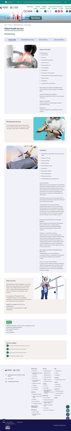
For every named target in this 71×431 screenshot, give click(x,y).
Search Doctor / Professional (56, 6)
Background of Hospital (37, 394)
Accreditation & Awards (37, 403)
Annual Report (35, 387)
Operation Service (47, 374)
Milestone (34, 399)
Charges (36, 8)
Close (65, 2)
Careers (61, 8)
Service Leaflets (47, 397)
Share (4, 422)
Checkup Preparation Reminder (36, 414)
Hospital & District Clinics (60, 379)
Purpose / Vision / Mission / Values (37, 397)
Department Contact (59, 391)
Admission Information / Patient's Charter (48, 402)
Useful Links (46, 407)
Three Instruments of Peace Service (36, 381)
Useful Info (43, 8)
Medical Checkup (35, 411)
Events (56, 372)
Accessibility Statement (10, 423)
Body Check (68, 6)
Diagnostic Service (47, 379)
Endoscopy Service (47, 377)
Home (5, 24)
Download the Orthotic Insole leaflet (17, 349)
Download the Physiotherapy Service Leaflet (19, 345)
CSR (49, 8)
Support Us (68, 8)
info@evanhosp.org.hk (13, 381)
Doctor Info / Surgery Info (49, 410)
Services (44, 6)
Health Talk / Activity (36, 383)
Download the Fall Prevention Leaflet (17, 352)
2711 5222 (10, 378)
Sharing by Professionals (48, 399)
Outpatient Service (47, 370)
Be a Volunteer (58, 386)
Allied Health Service (18, 24)
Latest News (9, 2)
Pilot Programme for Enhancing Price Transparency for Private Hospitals (48, 391)
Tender (56, 397)
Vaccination (46, 387)
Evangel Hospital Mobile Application (37, 373)
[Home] (67, 11)
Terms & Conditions (9, 422)
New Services (35, 378)
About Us (37, 6)
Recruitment (57, 384)
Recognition (57, 374)
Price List (46, 385)
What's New (30, 6)
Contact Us (56, 389)
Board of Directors (36, 401)
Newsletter (34, 385)
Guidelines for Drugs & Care (48, 405)
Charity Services (58, 370)
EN (45, 11)
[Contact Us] (70, 11)
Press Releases (35, 389)
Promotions (34, 370)
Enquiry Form (58, 395)
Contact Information (59, 393)
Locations (54, 8)
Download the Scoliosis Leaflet (16, 356)
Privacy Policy (20, 422)
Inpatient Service (47, 372)
